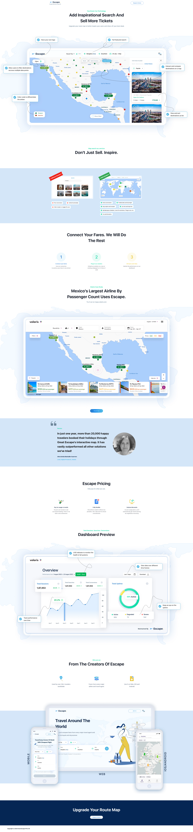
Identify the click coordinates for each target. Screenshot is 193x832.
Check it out (96, 410)
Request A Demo (137, 3)
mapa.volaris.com (101, 302)
